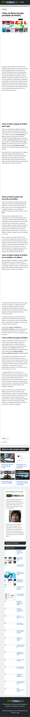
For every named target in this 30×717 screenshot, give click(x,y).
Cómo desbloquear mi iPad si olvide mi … (21, 646)
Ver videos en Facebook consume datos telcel (20, 552)
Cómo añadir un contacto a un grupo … (20, 559)
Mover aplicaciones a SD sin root (20, 690)
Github (14, 527)
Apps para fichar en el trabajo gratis (20, 667)
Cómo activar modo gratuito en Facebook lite (20, 580)
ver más (6, 438)
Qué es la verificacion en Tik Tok (20, 617)
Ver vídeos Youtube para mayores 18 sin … (20, 610)
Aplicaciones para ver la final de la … (20, 565)
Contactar (13, 712)
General (4, 9)
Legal (17, 712)
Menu (21, 2)
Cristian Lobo (13, 524)
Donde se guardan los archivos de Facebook (20, 631)
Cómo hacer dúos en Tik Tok (20, 660)
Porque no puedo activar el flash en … (21, 595)
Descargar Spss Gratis (11, 710)
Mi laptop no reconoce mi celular (19, 639)
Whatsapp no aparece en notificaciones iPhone (20, 603)
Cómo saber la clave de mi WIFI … (20, 624)
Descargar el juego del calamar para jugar (21, 682)
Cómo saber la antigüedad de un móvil (20, 653)
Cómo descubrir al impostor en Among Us (20, 588)
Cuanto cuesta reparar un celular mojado (20, 573)
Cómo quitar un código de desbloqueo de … (20, 675)
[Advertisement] (15, 50)
